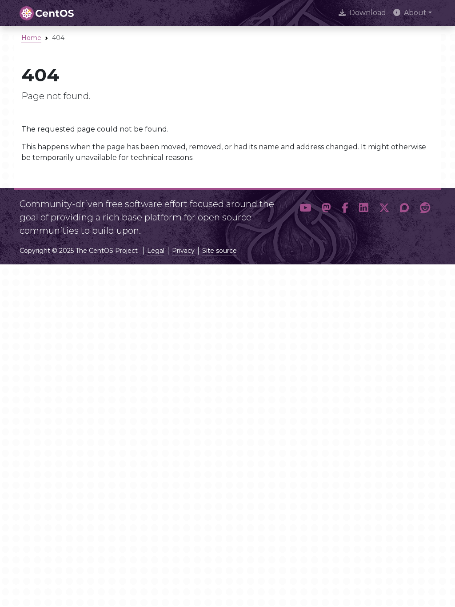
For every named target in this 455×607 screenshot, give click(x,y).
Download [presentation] (367, 12)
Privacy (183, 251)
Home (31, 38)
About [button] (415, 12)
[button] (305, 213)
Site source (219, 251)
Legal (155, 251)
